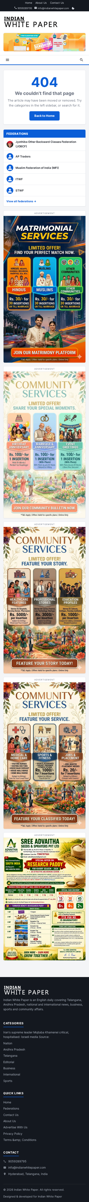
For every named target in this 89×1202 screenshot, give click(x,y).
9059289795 (24, 8)
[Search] (81, 59)
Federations (11, 1108)
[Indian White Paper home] (32, 21)
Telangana (10, 1055)
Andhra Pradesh (14, 1049)
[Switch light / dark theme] (73, 8)
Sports (7, 1081)
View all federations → (21, 201)
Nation (7, 1043)
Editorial (8, 1062)
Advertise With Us (15, 1127)
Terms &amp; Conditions (19, 1140)
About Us (41, 2)
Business (9, 1068)
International (11, 1074)
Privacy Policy (12, 1133)
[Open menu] (7, 59)
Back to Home (44, 116)
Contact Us (57, 2)
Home (28, 2)
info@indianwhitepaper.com (53, 8)
